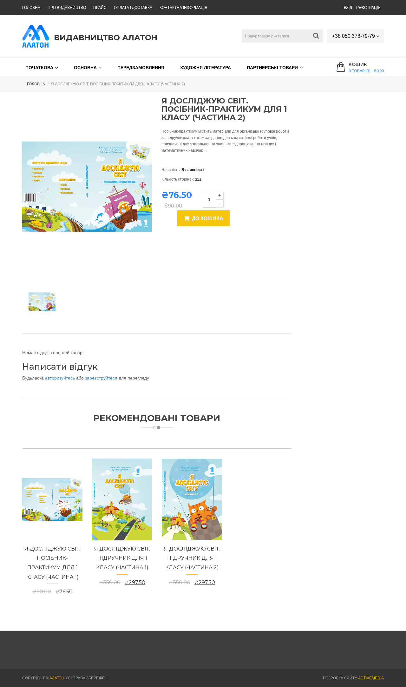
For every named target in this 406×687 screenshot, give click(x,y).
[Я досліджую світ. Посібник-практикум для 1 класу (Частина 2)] (42, 301)
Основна (85, 67)
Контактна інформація (183, 7)
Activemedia (371, 678)
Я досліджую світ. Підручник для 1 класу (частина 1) (122, 558)
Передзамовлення (140, 67)
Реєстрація (368, 7)
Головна (31, 7)
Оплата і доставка (133, 7)
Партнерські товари (272, 67)
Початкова (39, 67)
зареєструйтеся (102, 377)
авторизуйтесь (60, 377)
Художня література (205, 67)
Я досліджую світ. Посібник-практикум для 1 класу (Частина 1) (52, 563)
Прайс (100, 7)
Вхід (348, 7)
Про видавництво (67, 7)
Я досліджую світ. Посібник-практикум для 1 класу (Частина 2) (118, 84)
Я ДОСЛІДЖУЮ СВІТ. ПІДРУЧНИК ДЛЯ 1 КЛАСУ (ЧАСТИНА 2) (192, 558)
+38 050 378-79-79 (354, 36)
